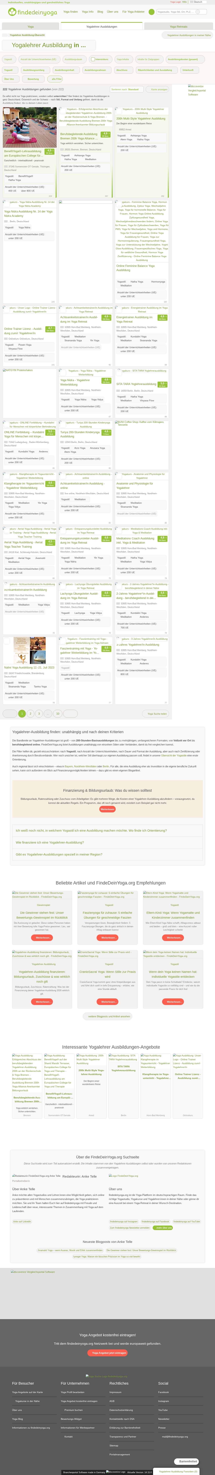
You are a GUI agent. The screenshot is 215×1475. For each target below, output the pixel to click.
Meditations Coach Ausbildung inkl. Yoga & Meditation (135, 540)
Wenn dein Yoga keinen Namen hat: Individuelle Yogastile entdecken (173, 974)
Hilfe (184, 2)
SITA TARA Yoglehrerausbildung (136, 384)
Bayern (69, 766)
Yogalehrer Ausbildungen (101, 26)
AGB (112, 1401)
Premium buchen (73, 1410)
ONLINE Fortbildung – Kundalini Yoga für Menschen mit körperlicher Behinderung (24, 434)
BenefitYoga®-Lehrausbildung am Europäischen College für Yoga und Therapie (22, 153)
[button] (10, 714)
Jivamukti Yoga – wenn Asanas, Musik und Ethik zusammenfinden (70, 1250)
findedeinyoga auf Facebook (155, 1221)
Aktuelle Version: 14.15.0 (139, 1472)
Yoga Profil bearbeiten (72, 1392)
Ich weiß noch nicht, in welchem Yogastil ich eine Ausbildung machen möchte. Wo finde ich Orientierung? (91, 830)
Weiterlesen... (43, 937)
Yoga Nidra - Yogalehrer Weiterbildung (75, 382)
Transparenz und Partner (123, 1436)
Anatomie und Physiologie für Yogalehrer (134, 486)
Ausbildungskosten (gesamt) (183, 59)
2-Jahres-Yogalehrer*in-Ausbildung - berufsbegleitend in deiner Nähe (135, 596)
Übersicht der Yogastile (174, 755)
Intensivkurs (101, 59)
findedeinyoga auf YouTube (187, 1221)
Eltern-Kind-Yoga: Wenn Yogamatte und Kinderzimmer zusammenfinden (173, 915)
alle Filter (56, 79)
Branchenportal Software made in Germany (83, 1472)
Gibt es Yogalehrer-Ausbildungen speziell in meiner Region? (59, 854)
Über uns (112, 11)
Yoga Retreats (178, 26)
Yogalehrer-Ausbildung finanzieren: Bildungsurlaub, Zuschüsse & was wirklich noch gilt (42, 976)
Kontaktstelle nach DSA (122, 1419)
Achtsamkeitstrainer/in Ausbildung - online (82, 486)
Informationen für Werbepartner (78, 1427)
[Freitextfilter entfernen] (198, 12)
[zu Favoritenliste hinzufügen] (7, 111)
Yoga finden (70, 11)
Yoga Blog (17, 1419)
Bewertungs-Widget (71, 1419)
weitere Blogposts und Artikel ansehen (109, 1016)
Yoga (31, 26)
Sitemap (114, 1445)
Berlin (106, 766)
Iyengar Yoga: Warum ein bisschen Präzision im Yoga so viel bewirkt (106, 1256)
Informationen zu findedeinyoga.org (31, 1427)
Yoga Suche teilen (157, 713)
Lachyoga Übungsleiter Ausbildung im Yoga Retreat (79, 596)
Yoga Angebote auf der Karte (27, 1392)
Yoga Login (175, 2)
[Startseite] (4, 35)
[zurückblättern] (11, 127)
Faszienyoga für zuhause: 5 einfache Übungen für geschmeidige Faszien (107, 915)
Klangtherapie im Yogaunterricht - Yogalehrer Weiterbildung (24, 486)
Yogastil (109, 905)
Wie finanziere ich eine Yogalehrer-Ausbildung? (50, 842)
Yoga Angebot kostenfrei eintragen (79, 1401)
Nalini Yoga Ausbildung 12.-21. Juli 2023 (29, 667)
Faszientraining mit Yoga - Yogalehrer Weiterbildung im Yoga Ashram (79, 651)
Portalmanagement (120, 1454)
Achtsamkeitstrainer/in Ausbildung (25, 589)
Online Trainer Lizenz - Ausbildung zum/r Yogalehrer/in (23, 331)
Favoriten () (178, 1471)
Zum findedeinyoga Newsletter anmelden (129, 1228)
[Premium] (198, 1048)
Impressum (115, 1392)
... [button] (48, 713)
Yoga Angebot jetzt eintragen (109, 1352)
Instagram (163, 1401)
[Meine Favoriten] (152, 12)
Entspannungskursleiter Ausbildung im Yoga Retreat (79, 540)
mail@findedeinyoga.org (174, 1436)
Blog (100, 11)
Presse (162, 1427)
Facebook (163, 1392)
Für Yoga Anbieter (133, 11)
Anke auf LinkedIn (22, 1221)
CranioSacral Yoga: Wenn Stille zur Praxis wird (107, 974)
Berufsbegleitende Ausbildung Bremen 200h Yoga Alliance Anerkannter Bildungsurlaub (79, 136)
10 (57, 713)
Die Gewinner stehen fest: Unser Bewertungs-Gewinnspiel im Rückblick (42, 915)
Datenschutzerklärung (121, 1410)
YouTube (163, 1410)
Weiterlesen (107, 809)
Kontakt (68, 1436)
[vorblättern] (48, 127)
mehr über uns (164, 1228)
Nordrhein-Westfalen (85, 766)
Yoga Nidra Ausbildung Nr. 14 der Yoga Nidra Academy (28, 213)
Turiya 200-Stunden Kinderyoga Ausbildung (80, 434)
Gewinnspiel (43, 905)
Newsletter (163, 1419)
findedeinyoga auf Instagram (124, 1221)
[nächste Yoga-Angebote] (70, 714)
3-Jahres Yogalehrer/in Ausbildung (137, 644)
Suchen (204, 11)
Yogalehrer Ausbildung (44, 964)
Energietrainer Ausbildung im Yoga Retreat (134, 319)
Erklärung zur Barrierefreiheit (125, 1427)
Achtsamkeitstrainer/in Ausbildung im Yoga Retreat (79, 319)
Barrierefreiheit (188, 1461)
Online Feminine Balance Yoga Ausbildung (135, 268)
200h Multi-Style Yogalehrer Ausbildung (140, 118)
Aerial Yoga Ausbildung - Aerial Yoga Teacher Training (23, 544)
